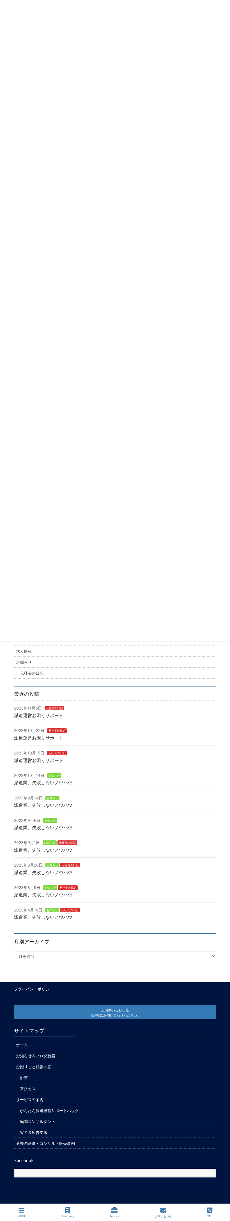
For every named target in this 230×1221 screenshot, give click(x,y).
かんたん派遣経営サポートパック (49, 1110)
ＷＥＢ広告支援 (33, 1132)
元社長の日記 (31, 673)
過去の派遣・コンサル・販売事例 (45, 1143)
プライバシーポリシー (33, 988)
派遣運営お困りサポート (38, 715)
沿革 (24, 1077)
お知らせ (24, 662)
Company (67, 1216)
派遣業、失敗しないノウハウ (43, 782)
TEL (209, 1216)
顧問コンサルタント (37, 1121)
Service (114, 1216)
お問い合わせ (163, 1216)
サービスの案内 (29, 1099)
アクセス (28, 1088)
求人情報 (24, 651)
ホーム (22, 1044)
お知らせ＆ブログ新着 (35, 1055)
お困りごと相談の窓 (33, 1066)
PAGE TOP (220, 1195)
